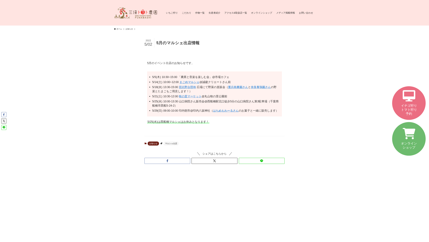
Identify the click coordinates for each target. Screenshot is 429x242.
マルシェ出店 (171, 143)
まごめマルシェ (189, 82)
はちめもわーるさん (226, 110)
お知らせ (153, 143)
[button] (167, 161)
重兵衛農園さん (238, 87)
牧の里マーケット (190, 96)
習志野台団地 (187, 87)
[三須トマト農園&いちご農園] (135, 13)
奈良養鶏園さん (261, 87)
